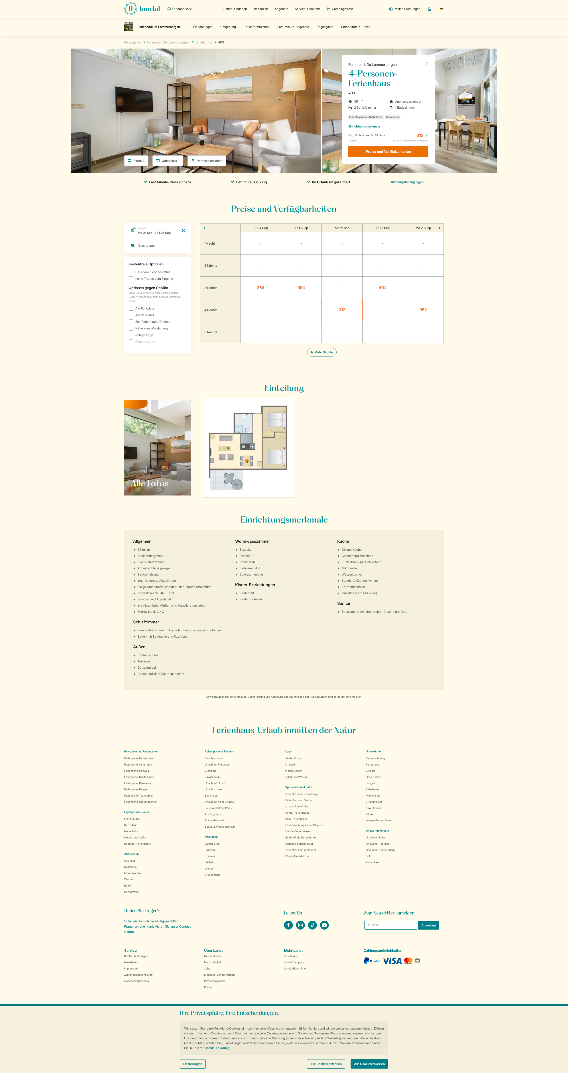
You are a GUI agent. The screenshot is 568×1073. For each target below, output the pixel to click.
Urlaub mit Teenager (378, 843)
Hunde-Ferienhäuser (298, 831)
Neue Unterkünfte (135, 837)
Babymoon (211, 795)
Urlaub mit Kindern (377, 830)
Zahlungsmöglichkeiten (138, 974)
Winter (209, 868)
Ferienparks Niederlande (139, 777)
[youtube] (324, 928)
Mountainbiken (133, 873)
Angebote (281, 9)
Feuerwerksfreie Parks (218, 808)
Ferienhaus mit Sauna (298, 800)
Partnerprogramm (214, 981)
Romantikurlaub (214, 820)
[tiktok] (313, 928)
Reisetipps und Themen (219, 751)
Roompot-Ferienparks (137, 843)
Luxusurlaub (212, 777)
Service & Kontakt (307, 9)
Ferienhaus (372, 764)
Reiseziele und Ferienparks (141, 751)
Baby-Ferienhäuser (296, 818)
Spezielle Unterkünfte (298, 787)
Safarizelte (372, 789)
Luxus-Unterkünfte (296, 806)
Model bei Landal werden (219, 974)
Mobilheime (373, 795)
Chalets (370, 770)
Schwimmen (131, 891)
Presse (208, 987)
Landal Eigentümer (295, 968)
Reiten (128, 885)
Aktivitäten (372, 862)
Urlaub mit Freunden (217, 764)
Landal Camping (294, 962)
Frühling (210, 850)
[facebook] (289, 928)
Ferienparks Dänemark (137, 783)
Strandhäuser (374, 801)
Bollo (369, 856)
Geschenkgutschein (136, 981)
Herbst (209, 862)
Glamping (210, 770)
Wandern (129, 879)
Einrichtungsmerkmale (364, 126)
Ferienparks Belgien (136, 789)
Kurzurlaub (130, 825)
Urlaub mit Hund (215, 783)
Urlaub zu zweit (214, 789)
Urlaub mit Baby (375, 837)
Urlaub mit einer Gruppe (219, 801)
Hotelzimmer (373, 777)
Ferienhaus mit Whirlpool (300, 850)
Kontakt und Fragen (136, 956)
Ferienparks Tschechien (139, 795)
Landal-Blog (212, 843)
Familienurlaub (214, 758)
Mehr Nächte (323, 352)
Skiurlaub (130, 860)
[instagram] (301, 928)
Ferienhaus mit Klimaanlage (302, 794)
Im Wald (290, 764)
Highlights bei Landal (137, 812)
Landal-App (291, 956)
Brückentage (212, 874)
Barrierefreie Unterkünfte (300, 837)
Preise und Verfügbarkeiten (388, 151)
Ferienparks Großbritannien (140, 801)
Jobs (207, 968)
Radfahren (130, 867)
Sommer (210, 856)
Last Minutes (132, 818)
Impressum (131, 968)
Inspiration (261, 9)
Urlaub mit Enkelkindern (380, 850)
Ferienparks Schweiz (137, 770)
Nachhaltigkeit (213, 962)
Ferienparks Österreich (138, 764)
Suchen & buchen (234, 9)
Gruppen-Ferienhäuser (299, 843)
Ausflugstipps (213, 814)
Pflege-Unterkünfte (297, 856)
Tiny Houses (373, 808)
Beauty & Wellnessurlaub (220, 826)
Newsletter (131, 962)
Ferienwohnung (375, 758)
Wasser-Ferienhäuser (379, 820)
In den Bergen (293, 770)
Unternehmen (212, 956)
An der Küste (293, 758)
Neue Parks (131, 831)
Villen (369, 814)
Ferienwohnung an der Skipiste (304, 825)
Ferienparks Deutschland (139, 758)
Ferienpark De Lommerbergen (372, 64)
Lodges (370, 783)
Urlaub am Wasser (296, 777)
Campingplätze (342, 9)
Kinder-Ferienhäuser (297, 812)
